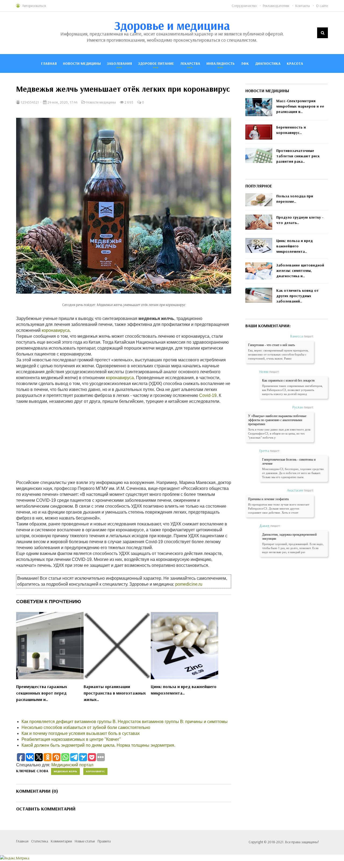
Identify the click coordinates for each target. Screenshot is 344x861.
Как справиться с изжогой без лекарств (288, 380)
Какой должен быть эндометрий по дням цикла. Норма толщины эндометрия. (98, 745)
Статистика (39, 841)
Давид (264, 526)
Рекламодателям (276, 5)
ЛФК (245, 63)
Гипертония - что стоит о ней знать (271, 345)
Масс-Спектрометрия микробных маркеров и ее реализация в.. (300, 106)
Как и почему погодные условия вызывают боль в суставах (81, 733)
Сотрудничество (244, 5)
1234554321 (29, 102)
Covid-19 (208, 395)
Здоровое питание (156, 63)
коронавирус (95, 771)
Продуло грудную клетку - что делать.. (300, 220)
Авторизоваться (34, 5)
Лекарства (190, 63)
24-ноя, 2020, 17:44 (61, 102)
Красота (295, 63)
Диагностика (268, 63)
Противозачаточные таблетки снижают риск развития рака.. (298, 156)
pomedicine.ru (188, 584)
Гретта (264, 451)
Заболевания (119, 63)
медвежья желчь (65, 771)
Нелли (263, 371)
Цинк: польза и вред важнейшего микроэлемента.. (183, 690)
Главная (49, 63)
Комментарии (61, 841)
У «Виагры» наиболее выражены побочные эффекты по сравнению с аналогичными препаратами (277, 420)
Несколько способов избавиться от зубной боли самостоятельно (86, 727)
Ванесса (296, 336)
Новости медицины (82, 63)
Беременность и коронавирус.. (291, 130)
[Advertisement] (123, 442)
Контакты (302, 5)
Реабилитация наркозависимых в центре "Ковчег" (71, 739)
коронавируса (56, 330)
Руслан (297, 407)
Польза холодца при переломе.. (294, 199)
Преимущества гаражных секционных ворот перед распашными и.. (41, 693)
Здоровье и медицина (172, 25)
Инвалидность (220, 63)
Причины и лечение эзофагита (268, 499)
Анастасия (295, 490)
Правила (104, 841)
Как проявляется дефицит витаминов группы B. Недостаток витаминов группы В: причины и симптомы (125, 721)
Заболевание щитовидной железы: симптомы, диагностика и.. (300, 270)
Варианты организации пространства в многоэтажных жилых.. (115, 693)
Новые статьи (85, 841)
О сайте (322, 5)
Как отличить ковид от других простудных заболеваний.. (297, 296)
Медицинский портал (72, 765)
